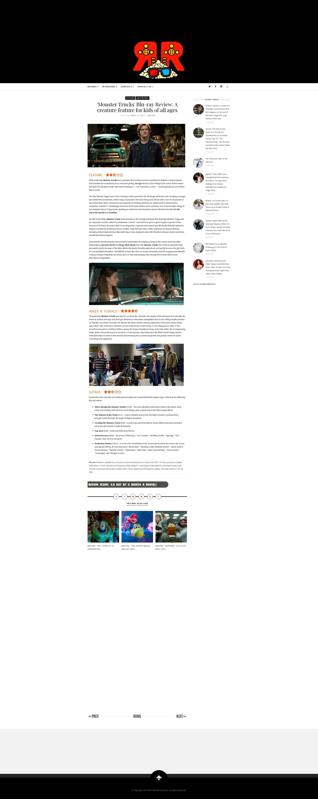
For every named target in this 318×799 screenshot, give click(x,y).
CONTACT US (145, 86)
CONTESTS (127, 86)
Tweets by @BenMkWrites (204, 284)
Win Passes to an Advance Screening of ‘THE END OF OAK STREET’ (216, 247)
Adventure (142, 98)
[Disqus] (137, 595)
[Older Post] (177, 719)
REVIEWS (93, 86)
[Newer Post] (97, 719)
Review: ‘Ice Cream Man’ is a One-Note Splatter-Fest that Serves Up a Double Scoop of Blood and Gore (217, 205)
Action (130, 98)
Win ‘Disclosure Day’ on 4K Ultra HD (216, 160)
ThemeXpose (159, 795)
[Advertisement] (74, 17)
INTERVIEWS (109, 86)
